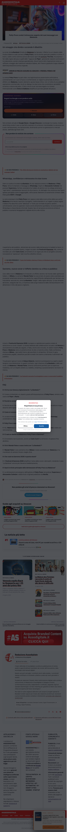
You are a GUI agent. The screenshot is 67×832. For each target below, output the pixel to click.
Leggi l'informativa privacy (40, 421)
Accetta (41, 426)
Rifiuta (26, 426)
